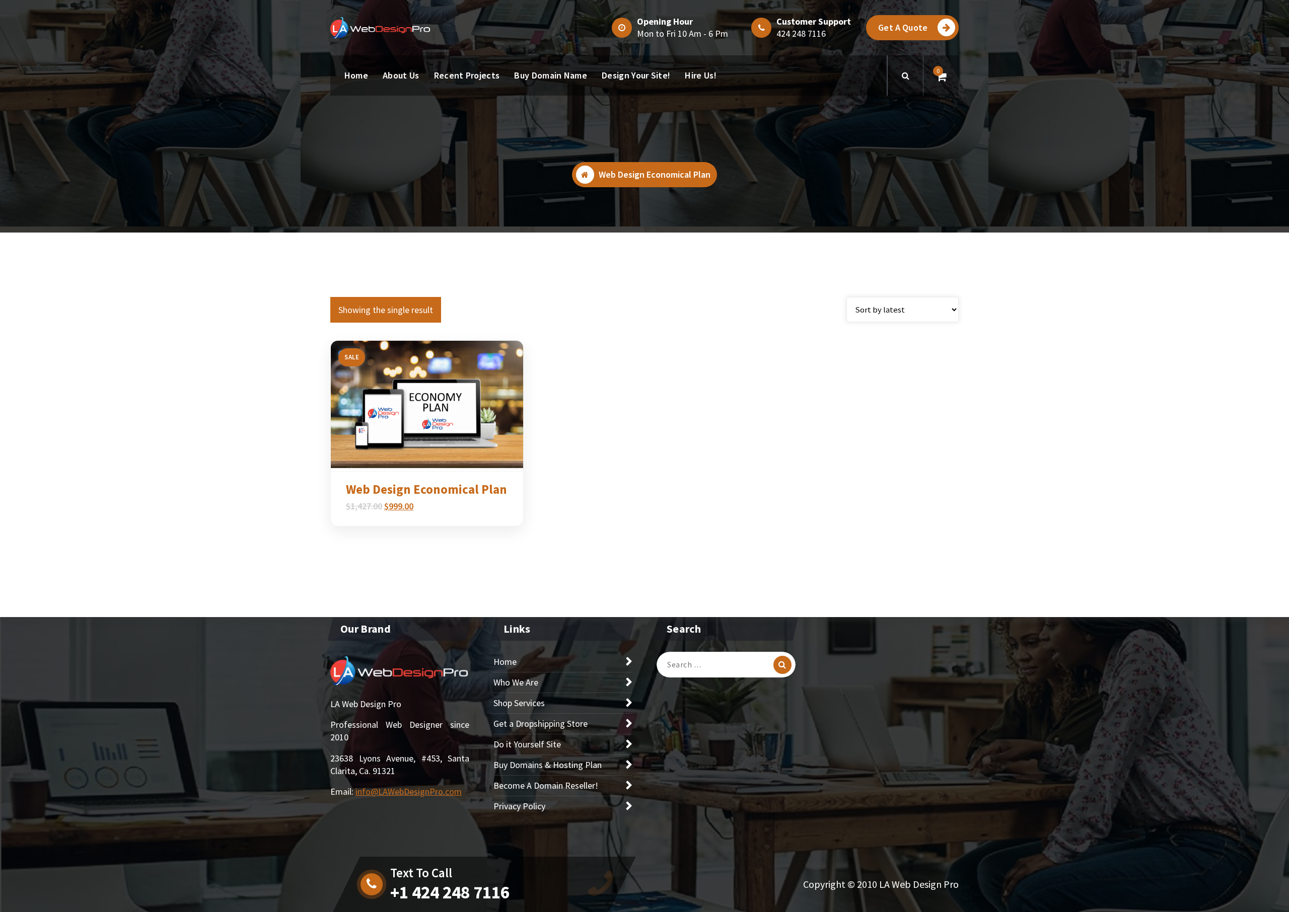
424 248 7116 (801, 33)
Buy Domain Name (550, 75)
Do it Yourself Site (527, 744)
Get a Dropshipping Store (540, 723)
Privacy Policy (519, 806)
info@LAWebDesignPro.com (408, 791)
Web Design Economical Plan (426, 489)
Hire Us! (700, 75)
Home (356, 75)
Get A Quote (902, 27)
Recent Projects (467, 75)
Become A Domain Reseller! (545, 785)
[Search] (782, 665)
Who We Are (515, 682)
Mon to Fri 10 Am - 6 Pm (682, 33)
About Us (401, 75)
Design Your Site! (636, 75)
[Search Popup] (905, 75)
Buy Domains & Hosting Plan (547, 765)
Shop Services (519, 703)
